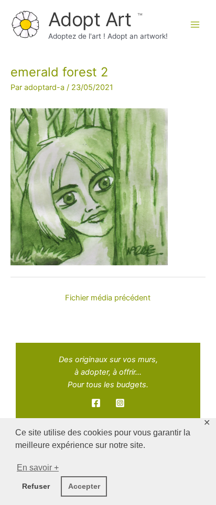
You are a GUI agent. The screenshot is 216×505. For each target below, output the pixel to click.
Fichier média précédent (107, 297)
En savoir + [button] (38, 467)
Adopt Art (92, 19)
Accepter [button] (84, 486)
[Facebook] (96, 403)
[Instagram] (120, 403)
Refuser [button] (36, 486)
